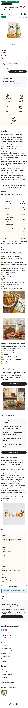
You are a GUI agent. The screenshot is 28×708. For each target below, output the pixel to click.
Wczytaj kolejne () (14, 586)
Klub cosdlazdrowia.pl (6, 648)
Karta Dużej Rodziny (5, 653)
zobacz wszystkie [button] (20, 84)
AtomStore (17, 704)
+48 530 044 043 (7, 638)
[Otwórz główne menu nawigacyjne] (3, 7)
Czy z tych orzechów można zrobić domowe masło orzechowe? (12, 427)
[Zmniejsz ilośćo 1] (2, 71)
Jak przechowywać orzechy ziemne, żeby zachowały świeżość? (13, 433)
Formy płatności (4, 677)
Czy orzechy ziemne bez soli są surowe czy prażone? (14, 421)
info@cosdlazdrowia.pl (8, 635)
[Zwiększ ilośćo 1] (7, 71)
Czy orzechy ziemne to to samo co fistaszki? (12, 439)
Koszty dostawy (4, 680)
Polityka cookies (4, 659)
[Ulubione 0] (20, 7)
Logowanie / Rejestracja (6, 674)
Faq (2, 669)
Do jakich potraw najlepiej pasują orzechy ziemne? (12, 445)
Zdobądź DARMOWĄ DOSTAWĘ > (10, 1)
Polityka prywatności (5, 656)
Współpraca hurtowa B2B (6, 651)
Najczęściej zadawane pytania (7, 682)
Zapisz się (12, 617)
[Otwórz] (14, 58)
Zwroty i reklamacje (5, 672)
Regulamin (3, 661)
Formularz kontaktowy (6, 633)
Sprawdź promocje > (6, 4)
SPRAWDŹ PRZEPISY (14, 384)
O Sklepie (3, 645)
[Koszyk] (23, 7)
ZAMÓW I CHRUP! (14, 452)
